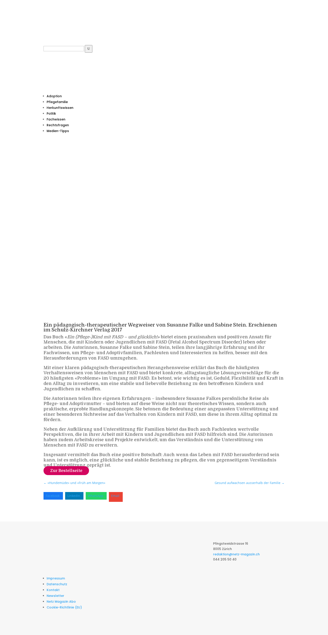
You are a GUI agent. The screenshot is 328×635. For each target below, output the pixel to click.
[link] (53, 496)
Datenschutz (57, 584)
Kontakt (53, 590)
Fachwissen (56, 119)
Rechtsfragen (58, 125)
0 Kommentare (95, 313)
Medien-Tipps (58, 131)
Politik (51, 113)
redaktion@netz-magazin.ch (236, 554)
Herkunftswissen (60, 107)
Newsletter (55, 596)
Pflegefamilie (57, 102)
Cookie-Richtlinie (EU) (64, 607)
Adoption (54, 96)
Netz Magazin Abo (61, 601)
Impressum (56, 578)
